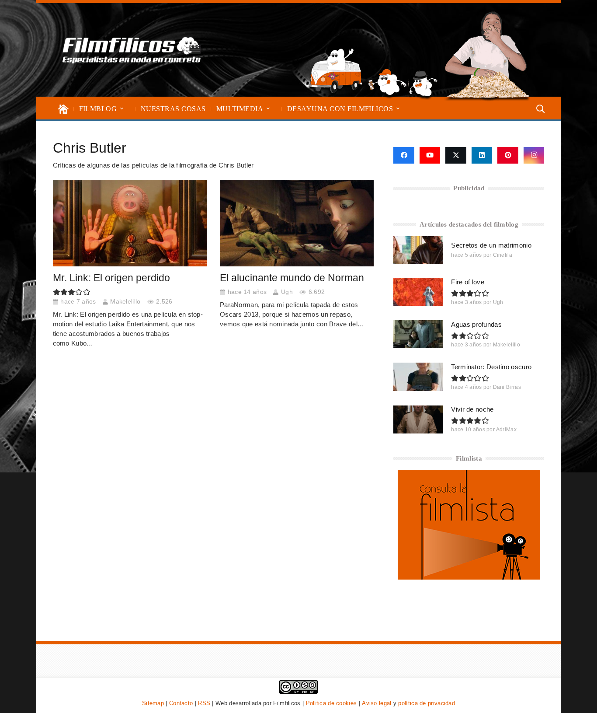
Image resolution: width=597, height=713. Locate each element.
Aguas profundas (476, 324)
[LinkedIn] (482, 155)
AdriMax (506, 429)
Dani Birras (507, 387)
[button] (121, 108)
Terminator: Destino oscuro (491, 366)
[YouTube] (430, 155)
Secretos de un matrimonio (491, 245)
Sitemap (153, 703)
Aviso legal (376, 703)
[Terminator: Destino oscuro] (418, 377)
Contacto (181, 703)
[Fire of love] (418, 292)
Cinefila (502, 255)
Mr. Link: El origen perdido (111, 278)
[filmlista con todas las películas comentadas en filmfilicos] (469, 577)
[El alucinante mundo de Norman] (297, 223)
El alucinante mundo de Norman (292, 278)
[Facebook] (403, 155)
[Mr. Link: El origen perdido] (130, 223)
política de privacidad (426, 703)
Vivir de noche (472, 409)
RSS (204, 703)
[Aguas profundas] (418, 334)
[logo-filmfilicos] (131, 49)
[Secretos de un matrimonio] (418, 250)
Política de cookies (331, 703)
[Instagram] (534, 155)
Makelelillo (125, 301)
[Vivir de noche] (418, 419)
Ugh (287, 292)
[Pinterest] (507, 155)
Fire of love (467, 282)
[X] (455, 155)
